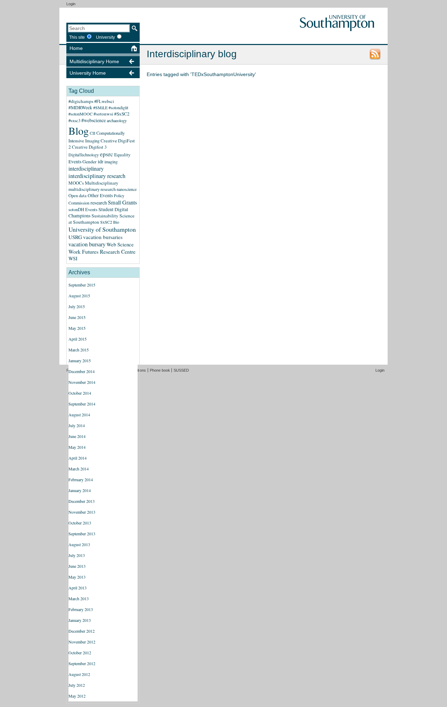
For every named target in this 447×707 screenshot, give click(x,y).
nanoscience (127, 189)
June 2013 (77, 566)
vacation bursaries (103, 236)
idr (100, 161)
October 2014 (79, 393)
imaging (111, 161)
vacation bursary (86, 244)
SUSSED (181, 370)
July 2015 (76, 306)
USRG (75, 236)
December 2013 (81, 501)
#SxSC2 (122, 114)
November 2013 (81, 512)
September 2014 (81, 404)
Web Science (120, 244)
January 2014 (79, 490)
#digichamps (80, 101)
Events (74, 161)
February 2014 (80, 479)
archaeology (117, 120)
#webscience (93, 120)
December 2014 (81, 371)
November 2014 (81, 382)
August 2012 (79, 674)
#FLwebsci (104, 101)
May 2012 (77, 696)
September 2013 (81, 533)
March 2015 (78, 349)
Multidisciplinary (101, 183)
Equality (122, 154)
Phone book (160, 370)
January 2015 (79, 360)
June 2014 (77, 436)
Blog (78, 130)
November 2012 (81, 642)
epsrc (106, 154)
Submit (134, 28)
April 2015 (77, 339)
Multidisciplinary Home (94, 61)
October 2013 (79, 523)
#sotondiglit (118, 107)
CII (92, 133)
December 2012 (81, 631)
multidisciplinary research (92, 189)
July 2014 (76, 425)
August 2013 (79, 544)
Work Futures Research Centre (101, 251)
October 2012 (79, 652)
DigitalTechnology (83, 154)
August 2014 (79, 414)
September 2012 (81, 663)
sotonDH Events (82, 210)
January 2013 (79, 620)
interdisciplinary (86, 168)
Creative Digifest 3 (89, 147)
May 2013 (77, 577)
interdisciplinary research (96, 176)
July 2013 (76, 555)
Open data (77, 196)
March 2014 (78, 468)
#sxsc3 (74, 120)
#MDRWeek (80, 107)
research (98, 202)
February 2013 (80, 609)
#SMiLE (100, 107)
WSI (73, 258)
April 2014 (77, 458)
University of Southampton (102, 229)
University (105, 37)
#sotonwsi (103, 114)
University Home (87, 73)
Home (76, 48)
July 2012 (76, 685)
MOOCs (76, 183)
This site (77, 37)
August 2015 (79, 295)
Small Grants (122, 202)
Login (70, 4)
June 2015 (77, 317)
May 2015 (77, 328)
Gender (89, 161)
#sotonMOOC (80, 114)
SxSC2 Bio (109, 222)
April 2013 (77, 587)
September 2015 (81, 285)
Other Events (100, 195)
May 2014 (77, 447)
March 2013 (78, 598)
